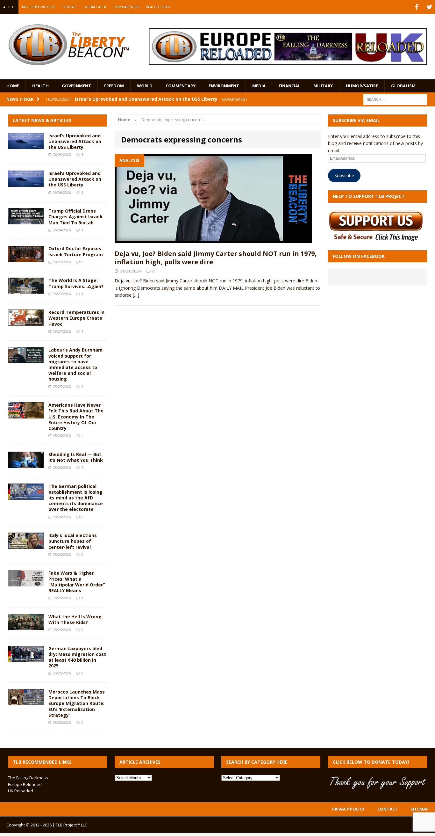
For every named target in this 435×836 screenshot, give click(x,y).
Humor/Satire (362, 86)
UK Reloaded (20, 791)
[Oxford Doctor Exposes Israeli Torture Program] (26, 258)
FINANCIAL (289, 86)
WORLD (145, 86)
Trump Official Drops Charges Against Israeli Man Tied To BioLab (75, 216)
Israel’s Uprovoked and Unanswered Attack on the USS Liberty (74, 141)
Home (12, 86)
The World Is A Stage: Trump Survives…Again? (75, 283)
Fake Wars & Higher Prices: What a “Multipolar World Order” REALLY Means (76, 581)
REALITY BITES (158, 6)
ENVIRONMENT (224, 86)
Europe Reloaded (25, 784)
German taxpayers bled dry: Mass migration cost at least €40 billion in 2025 (77, 657)
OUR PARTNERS (126, 6)
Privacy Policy (348, 809)
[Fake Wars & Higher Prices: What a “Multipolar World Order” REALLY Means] (26, 583)
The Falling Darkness (28, 778)
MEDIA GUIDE (95, 6)
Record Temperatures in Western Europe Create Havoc (76, 318)
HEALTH (40, 86)
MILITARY (323, 86)
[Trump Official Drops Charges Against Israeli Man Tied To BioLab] (26, 221)
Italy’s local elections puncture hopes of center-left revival (72, 541)
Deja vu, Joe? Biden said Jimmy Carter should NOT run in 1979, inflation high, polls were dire (216, 257)
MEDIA (259, 86)
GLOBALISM (403, 86)
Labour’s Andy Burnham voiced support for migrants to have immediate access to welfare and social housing (75, 364)
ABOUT (9, 6)
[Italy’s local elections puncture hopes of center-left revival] (26, 545)
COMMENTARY (181, 86)
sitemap (419, 809)
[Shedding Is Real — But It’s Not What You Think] (26, 464)
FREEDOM (114, 86)
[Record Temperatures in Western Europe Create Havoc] (26, 322)
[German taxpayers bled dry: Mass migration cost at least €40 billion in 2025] (26, 658)
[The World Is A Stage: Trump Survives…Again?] (26, 290)
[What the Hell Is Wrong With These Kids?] (26, 626)
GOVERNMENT (76, 86)
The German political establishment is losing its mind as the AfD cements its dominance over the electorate (75, 498)
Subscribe (344, 175)
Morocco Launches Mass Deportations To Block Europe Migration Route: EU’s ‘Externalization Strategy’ (76, 703)
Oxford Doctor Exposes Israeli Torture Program (75, 251)
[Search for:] (395, 99)
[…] (136, 295)
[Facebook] (416, 7)
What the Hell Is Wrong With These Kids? (75, 619)
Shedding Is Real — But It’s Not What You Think (75, 457)
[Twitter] (429, 7)
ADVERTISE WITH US (38, 6)
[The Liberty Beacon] (69, 45)
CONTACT (69, 6)
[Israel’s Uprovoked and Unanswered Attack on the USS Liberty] (26, 145)
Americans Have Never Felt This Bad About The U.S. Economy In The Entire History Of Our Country (75, 416)
